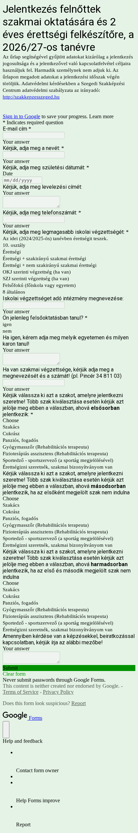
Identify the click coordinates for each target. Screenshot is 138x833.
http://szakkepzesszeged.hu (31, 97)
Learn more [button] (101, 116)
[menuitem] (75, 761)
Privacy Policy (58, 692)
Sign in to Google (21, 116)
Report (78, 703)
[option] (69, 421)
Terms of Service (21, 692)
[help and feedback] (6, 729)
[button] (69, 668)
